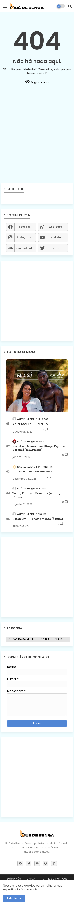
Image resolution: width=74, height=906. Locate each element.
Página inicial (39, 82)
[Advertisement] (37, 145)
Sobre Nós (14, 879)
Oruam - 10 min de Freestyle (32, 471)
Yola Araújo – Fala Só (30, 424)
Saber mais (29, 889)
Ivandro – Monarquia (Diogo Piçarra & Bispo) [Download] (38, 448)
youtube (55, 237)
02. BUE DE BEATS (52, 639)
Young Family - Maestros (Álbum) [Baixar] (36, 495)
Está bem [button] (14, 898)
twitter (55, 248)
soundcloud (24, 248)
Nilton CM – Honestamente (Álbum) (37, 519)
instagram (24, 237)
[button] (70, 6)
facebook (23, 226)
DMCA (31, 879)
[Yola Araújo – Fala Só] (37, 385)
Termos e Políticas (54, 879)
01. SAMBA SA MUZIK (22, 639)
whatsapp (56, 226)
